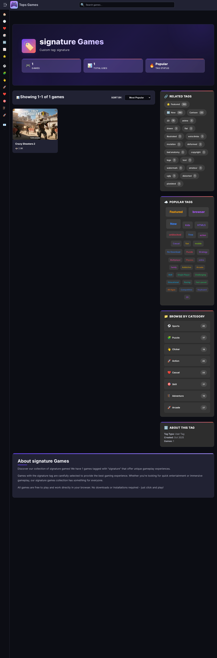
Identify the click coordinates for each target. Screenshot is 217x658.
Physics (189, 260)
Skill (170, 275)
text (186, 160)
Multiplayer (175, 260)
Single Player (184, 275)
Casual (176, 243)
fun (187, 243)
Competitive (186, 290)
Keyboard (202, 290)
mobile (198, 243)
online (201, 260)
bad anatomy (175, 152)
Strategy (203, 252)
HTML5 (201, 225)
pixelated (173, 183)
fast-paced (201, 282)
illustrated (173, 136)
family (174, 267)
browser (199, 212)
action (203, 235)
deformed (194, 144)
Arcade (200, 267)
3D (187, 297)
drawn (172, 128)
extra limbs (195, 136)
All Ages (171, 290)
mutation (173, 144)
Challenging (200, 275)
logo (171, 160)
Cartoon (196, 112)
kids (187, 225)
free (190, 234)
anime (187, 120)
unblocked (175, 234)
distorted (189, 176)
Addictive (186, 267)
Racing (187, 282)
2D (170, 120)
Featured (176, 104)
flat (188, 128)
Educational (173, 282)
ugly (171, 176)
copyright (197, 152)
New (174, 112)
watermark (174, 168)
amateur (195, 168)
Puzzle (189, 252)
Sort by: (116, 97)
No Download (173, 252)
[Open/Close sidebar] (5, 5)
